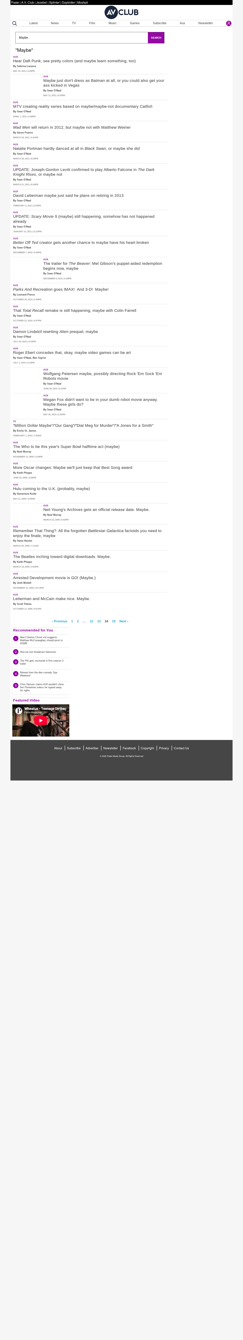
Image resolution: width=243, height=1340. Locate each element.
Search (156, 37)
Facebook (129, 748)
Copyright (147, 748)
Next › (123, 621)
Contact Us (181, 748)
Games (135, 23)
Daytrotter (68, 2)
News (55, 23)
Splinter (54, 2)
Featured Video (26, 700)
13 (99, 621)
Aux (182, 23)
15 (113, 621)
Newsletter (205, 23)
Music (113, 23)
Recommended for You (33, 630)
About (58, 748)
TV (74, 23)
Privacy (164, 748)
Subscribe (159, 23)
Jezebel (41, 2)
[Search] (13, 23)
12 (91, 621)
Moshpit (82, 2)
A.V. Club (27, 2)
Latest (33, 23)
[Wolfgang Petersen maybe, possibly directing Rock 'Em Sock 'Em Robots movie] (27, 379)
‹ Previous (59, 621)
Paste (15, 2)
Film (92, 23)
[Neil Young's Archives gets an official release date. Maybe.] (27, 513)
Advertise (92, 748)
